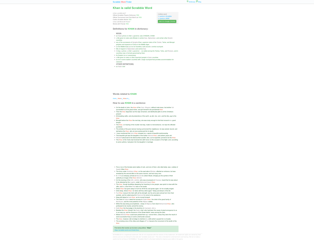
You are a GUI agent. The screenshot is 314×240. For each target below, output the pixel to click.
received (136, 140)
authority (119, 178)
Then (117, 112)
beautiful (156, 133)
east (144, 171)
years (167, 135)
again (157, 189)
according (175, 140)
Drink (118, 191)
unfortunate (141, 217)
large (143, 59)
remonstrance (156, 125)
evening (123, 180)
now (123, 53)
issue (161, 107)
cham (115, 98)
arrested (119, 173)
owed (131, 199)
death (123, 107)
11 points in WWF (164, 18)
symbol (165, 176)
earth (147, 116)
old (171, 135)
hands (145, 186)
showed (140, 133)
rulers (127, 38)
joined (134, 206)
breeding (121, 116)
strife (150, 219)
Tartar (164, 42)
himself (145, 109)
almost (162, 193)
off (142, 189)
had (132, 140)
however (126, 219)
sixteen (163, 135)
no (151, 125)
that (153, 59)
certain (161, 38)
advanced (125, 138)
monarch (166, 120)
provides (158, 59)
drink (146, 191)
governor (136, 36)
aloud (133, 195)
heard (164, 180)
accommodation (166, 59)
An (117, 55)
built (144, 47)
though (125, 184)
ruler (123, 66)
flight (165, 140)
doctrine (139, 208)
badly (167, 189)
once (136, 131)
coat (149, 189)
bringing (155, 176)
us (176, 210)
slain (163, 212)
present (118, 114)
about (176, 180)
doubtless (131, 184)
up (124, 212)
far (140, 189)
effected (158, 171)
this (121, 204)
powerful (135, 201)
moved (142, 197)
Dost (157, 204)
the (122, 42)
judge (131, 208)
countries (119, 40)
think (155, 214)
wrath (171, 221)
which (154, 219)
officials (135, 38)
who (131, 131)
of (119, 42)
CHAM (152, 36)
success (138, 199)
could (132, 214)
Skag (117, 197)
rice (156, 116)
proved (163, 138)
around (148, 47)
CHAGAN (146, 36)
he (160, 129)
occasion (157, 140)
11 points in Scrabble (165, 16)
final (127, 208)
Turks (162, 51)
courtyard (160, 47)
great (131, 109)
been (152, 210)
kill (169, 191)
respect (122, 49)
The (117, 125)
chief (129, 36)
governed (136, 53)
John (128, 107)
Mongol (172, 42)
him (146, 131)
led (117, 131)
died (162, 167)
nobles (150, 201)
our (119, 212)
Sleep (155, 191)
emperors (128, 44)
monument (160, 221)
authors (124, 142)
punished (119, 127)
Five (117, 167)
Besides (118, 210)
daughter (136, 135)
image (126, 178)
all (126, 109)
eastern (128, 59)
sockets (118, 195)
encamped (149, 180)
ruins (126, 221)
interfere (142, 219)
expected (157, 138)
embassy (126, 176)
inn (132, 47)
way (121, 212)
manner (145, 173)
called (145, 51)
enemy (141, 206)
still (121, 197)
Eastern (120, 55)
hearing (127, 125)
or (127, 36)
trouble (168, 219)
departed (129, 112)
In (116, 176)
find (159, 120)
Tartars (157, 51)
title (118, 38)
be (151, 109)
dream (162, 191)
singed (171, 189)
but (134, 112)
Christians (170, 112)
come (147, 195)
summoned (145, 129)
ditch (133, 173)
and (131, 38)
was (145, 120)
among (150, 51)
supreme (145, 42)
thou (142, 191)
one (150, 167)
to (124, 38)
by (140, 53)
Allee (122, 169)
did (130, 219)
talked (124, 197)
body (142, 204)
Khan (140, 42)
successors (126, 42)
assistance (156, 195)
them (143, 53)
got (142, 109)
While (118, 204)
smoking (122, 221)
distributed (153, 112)
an (117, 36)
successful (123, 217)
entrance (167, 171)
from (169, 193)
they (163, 214)
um (126, 98)
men (159, 173)
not (133, 219)
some (124, 59)
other (166, 38)
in (138, 38)
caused (158, 219)
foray (129, 217)
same (141, 173)
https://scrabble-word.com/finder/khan (127, 230)
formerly (130, 53)
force (120, 171)
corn (159, 116)
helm (132, 193)
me (145, 133)
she (142, 120)
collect (146, 176)
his (165, 107)
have (118, 133)
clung (125, 193)
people (144, 57)
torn (166, 193)
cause (158, 210)
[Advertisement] (147, 79)
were (134, 167)
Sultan (145, 135)
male (158, 107)
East (126, 47)
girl (126, 135)
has (125, 189)
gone (128, 189)
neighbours (155, 129)
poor (129, 129)
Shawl (144, 212)
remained (144, 112)
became (152, 221)
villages (141, 221)
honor (147, 140)
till (144, 189)
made (148, 125)
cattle (126, 116)
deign (136, 219)
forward (147, 197)
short (127, 186)
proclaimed (155, 109)
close (170, 184)
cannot (151, 214)
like (168, 116)
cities (134, 221)
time (130, 186)
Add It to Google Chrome (167, 21)
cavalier (143, 138)
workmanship (163, 133)
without (153, 107)
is (164, 189)
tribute (150, 176)
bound (172, 129)
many (156, 173)
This (117, 135)
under (124, 171)
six (122, 167)
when (136, 191)
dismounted (137, 138)
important (138, 57)
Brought (118, 120)
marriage (150, 142)
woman (134, 129)
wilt (140, 191)
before (124, 120)
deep (121, 191)
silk (153, 116)
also (141, 36)
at (133, 131)
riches (135, 109)
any (117, 42)
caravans (119, 62)
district (148, 212)
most (130, 201)
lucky (148, 120)
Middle (143, 44)
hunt (137, 189)
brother (169, 107)
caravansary (132, 55)
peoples (118, 44)
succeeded (119, 109)
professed (119, 206)
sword (149, 133)
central (141, 38)
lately (165, 167)
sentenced (141, 131)
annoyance (169, 210)
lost (153, 173)
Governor (134, 212)
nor (163, 125)
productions (137, 116)
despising (138, 184)
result (173, 214)
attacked (122, 182)
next (136, 120)
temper (118, 122)
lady (139, 112)
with (139, 59)
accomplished (134, 204)
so (142, 51)
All (117, 116)
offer (117, 186)
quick (164, 184)
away (132, 189)
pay (171, 116)
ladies (138, 167)
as (150, 116)
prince (124, 36)
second (128, 173)
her (142, 184)
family (167, 199)
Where (118, 214)
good (174, 120)
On (117, 107)
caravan (147, 217)
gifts (159, 112)
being (128, 204)
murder (137, 125)
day (139, 120)
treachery (147, 184)
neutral (129, 206)
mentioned (124, 133)
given (122, 38)
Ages (147, 44)
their (171, 176)
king (119, 51)
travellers (139, 47)
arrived (132, 176)
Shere (118, 189)
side (147, 171)
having (139, 129)
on (124, 125)
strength (144, 193)
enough (153, 120)
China (135, 44)
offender (172, 125)
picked (140, 214)
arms (154, 193)
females (129, 167)
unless (160, 214)
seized (167, 129)
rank (143, 167)
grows (153, 189)
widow (174, 167)
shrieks (121, 129)
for (134, 47)
